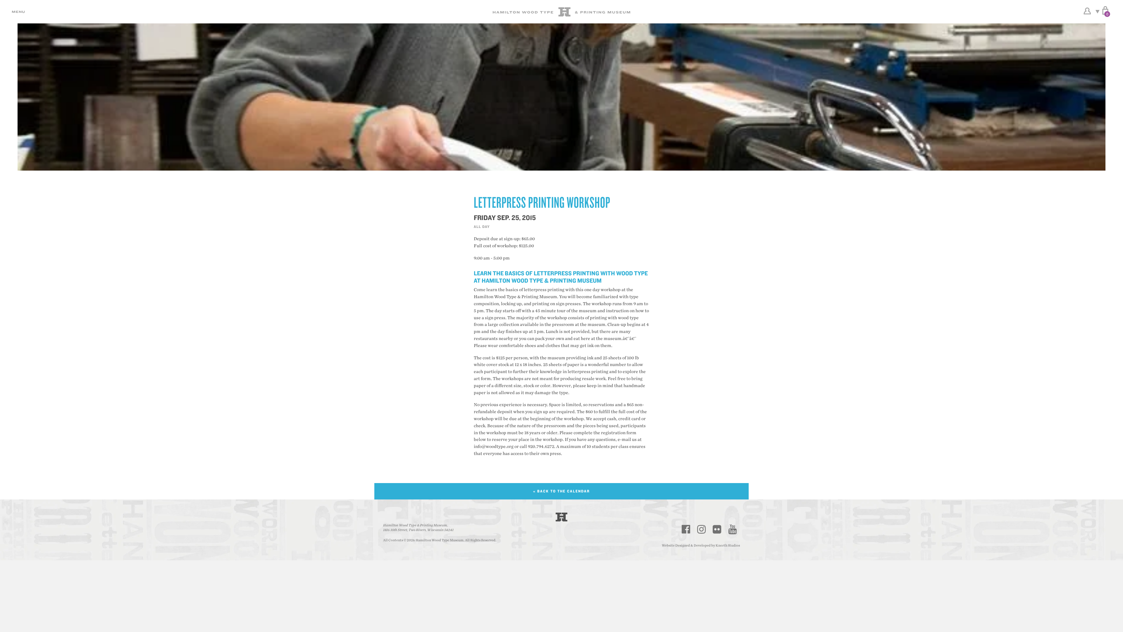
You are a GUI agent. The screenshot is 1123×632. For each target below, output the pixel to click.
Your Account (1087, 11)
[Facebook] (686, 529)
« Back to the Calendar (561, 491)
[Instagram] (701, 529)
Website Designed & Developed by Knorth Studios (701, 545)
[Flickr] (717, 529)
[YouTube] (732, 529)
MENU (17, 12)
